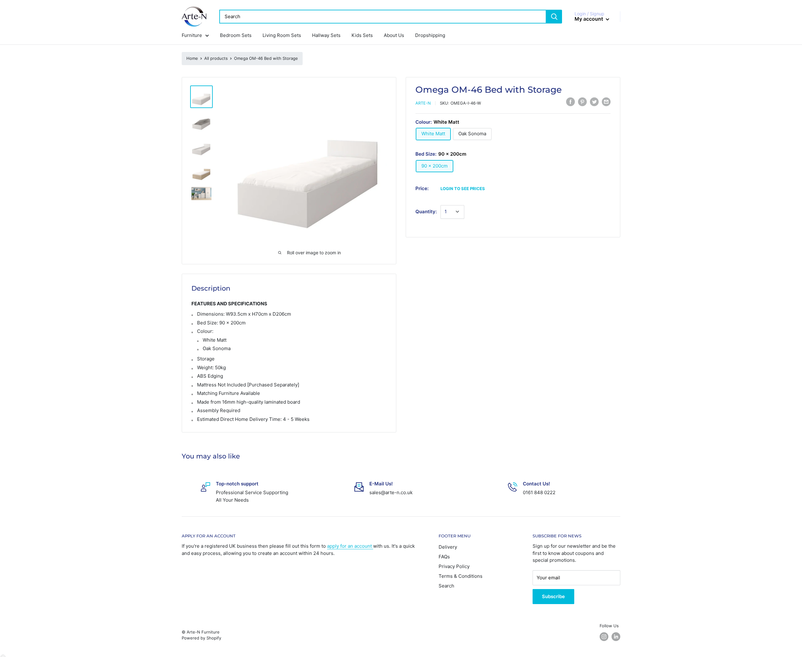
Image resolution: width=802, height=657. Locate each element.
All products (216, 58)
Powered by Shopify (201, 637)
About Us (394, 35)
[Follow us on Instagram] (604, 636)
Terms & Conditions (460, 576)
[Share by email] (606, 101)
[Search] (554, 16)
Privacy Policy (454, 566)
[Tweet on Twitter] (594, 101)
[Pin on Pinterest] (582, 101)
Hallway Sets (326, 35)
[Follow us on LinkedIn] (616, 636)
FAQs (444, 557)
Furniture (192, 35)
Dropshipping (430, 35)
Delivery (448, 547)
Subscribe (553, 596)
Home (192, 58)
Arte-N (423, 103)
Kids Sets (362, 35)
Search (446, 586)
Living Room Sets (282, 35)
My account (589, 19)
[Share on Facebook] (570, 101)
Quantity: (426, 212)
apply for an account (350, 546)
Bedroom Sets (236, 35)
